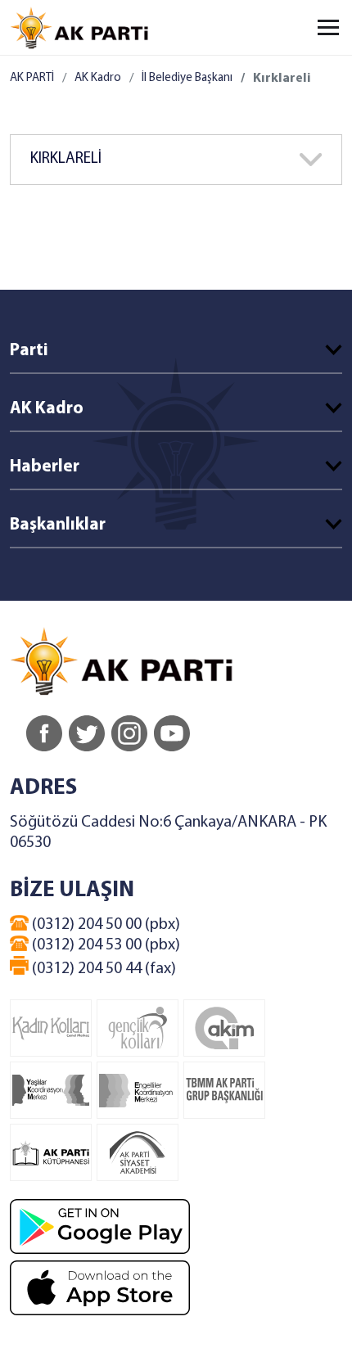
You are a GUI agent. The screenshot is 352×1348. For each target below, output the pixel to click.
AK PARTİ (32, 78)
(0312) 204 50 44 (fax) (102, 969)
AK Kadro (97, 78)
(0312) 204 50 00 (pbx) (104, 925)
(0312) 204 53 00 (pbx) (104, 945)
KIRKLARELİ (66, 159)
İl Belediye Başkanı (187, 78)
